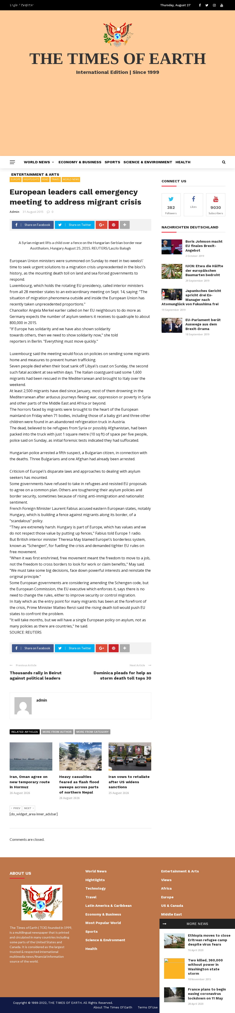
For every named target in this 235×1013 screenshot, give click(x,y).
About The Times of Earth (112, 1007)
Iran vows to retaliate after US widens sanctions (129, 781)
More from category (92, 731)
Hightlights (95, 880)
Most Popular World (103, 923)
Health (183, 162)
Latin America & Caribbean (108, 906)
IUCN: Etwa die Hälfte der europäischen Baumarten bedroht (204, 270)
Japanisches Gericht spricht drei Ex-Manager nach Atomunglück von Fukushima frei (191, 297)
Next (27, 808)
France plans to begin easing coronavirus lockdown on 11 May (207, 993)
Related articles (24, 731)
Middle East (171, 914)
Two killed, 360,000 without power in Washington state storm (205, 967)
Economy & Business (80, 162)
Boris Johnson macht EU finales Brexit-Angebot (204, 246)
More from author (57, 731)
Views (166, 880)
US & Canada (172, 906)
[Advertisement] (117, 121)
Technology (95, 888)
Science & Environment (147, 162)
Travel (90, 897)
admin (14, 212)
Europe (167, 897)
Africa (166, 888)
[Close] (164, 924)
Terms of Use (148, 1007)
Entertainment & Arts (35, 174)
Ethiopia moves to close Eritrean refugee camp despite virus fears (209, 939)
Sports (112, 162)
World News (37, 162)
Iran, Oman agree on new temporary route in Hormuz (30, 781)
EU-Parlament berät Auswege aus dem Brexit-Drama (203, 324)
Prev (16, 808)
